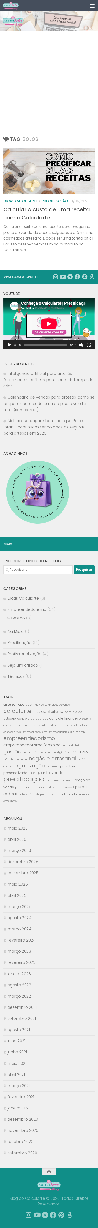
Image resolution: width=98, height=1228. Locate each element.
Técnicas (16, 676)
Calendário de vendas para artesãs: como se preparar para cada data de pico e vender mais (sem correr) (49, 404)
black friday (33, 705)
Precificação (54, 201)
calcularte (17, 711)
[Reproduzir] (9, 345)
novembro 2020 (23, 1130)
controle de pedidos (32, 718)
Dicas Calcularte (20, 201)
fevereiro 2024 (22, 940)
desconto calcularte (79, 725)
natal (24, 759)
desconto (60, 725)
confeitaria (52, 711)
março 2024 (19, 929)
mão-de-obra (11, 759)
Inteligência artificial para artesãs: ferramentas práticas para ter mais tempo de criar (48, 380)
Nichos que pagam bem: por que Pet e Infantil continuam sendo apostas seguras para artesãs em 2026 (44, 427)
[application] (49, 323)
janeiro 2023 (19, 974)
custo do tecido (45, 725)
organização (29, 765)
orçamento (52, 766)
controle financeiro (65, 718)
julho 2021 (17, 1041)
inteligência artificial (66, 752)
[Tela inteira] (88, 345)
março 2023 (19, 951)
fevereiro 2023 (21, 962)
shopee (40, 794)
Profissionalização (24, 654)
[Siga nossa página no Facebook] (77, 276)
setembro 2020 (22, 1153)
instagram (46, 752)
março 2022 (19, 996)
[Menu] (92, 5)
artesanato (14, 704)
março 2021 (19, 1086)
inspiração (30, 752)
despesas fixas (12, 732)
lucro (84, 752)
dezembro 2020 (23, 1119)
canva (36, 712)
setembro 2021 (22, 1018)
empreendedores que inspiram (67, 732)
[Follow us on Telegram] (70, 276)
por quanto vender (46, 772)
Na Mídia (16, 631)
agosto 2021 (19, 1029)
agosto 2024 (19, 918)
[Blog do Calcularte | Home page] (13, 6)
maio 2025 (18, 884)
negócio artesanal (52, 758)
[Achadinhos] (92, 276)
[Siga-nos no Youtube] (62, 276)
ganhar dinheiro (71, 745)
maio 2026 (18, 828)
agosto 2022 (19, 985)
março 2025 (19, 906)
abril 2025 (17, 895)
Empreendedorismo (27, 609)
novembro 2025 (23, 873)
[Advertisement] (49, 83)
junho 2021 (17, 1052)
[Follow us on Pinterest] (84, 276)
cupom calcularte (24, 725)
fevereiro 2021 (21, 1097)
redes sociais (27, 794)
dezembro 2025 (23, 861)
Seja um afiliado (23, 665)
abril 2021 (16, 1074)
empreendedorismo (29, 738)
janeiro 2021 (19, 1108)
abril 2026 (17, 839)
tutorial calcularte (68, 794)
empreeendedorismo (35, 732)
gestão (12, 751)
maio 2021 (17, 1063)
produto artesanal (48, 787)
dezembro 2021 (22, 1007)
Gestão (18, 618)
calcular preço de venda (55, 705)
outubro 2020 (20, 1141)
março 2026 (19, 850)
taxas (50, 794)
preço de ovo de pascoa (59, 780)
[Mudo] (81, 345)
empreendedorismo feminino (32, 745)
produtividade (25, 787)
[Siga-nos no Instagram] (55, 276)
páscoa (66, 787)
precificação (23, 779)
